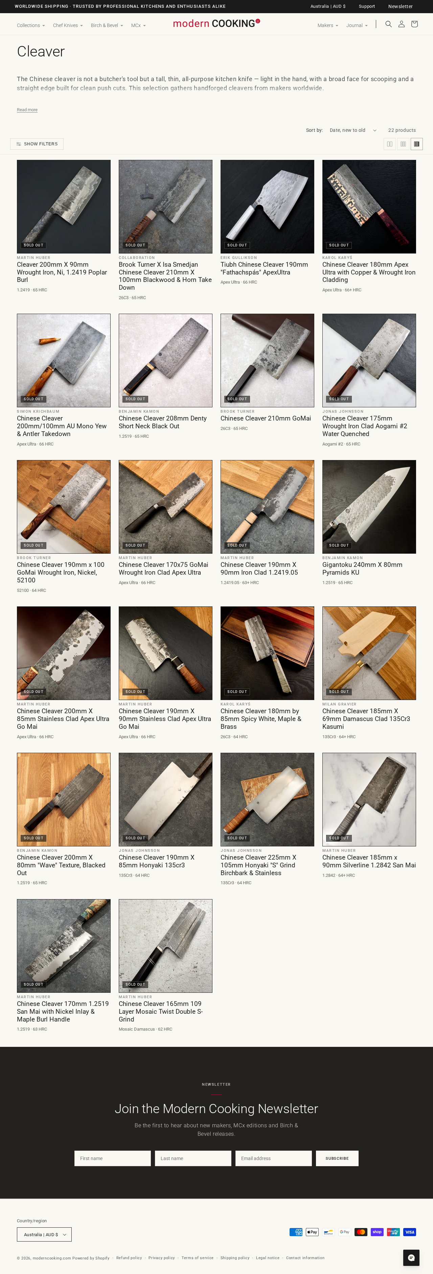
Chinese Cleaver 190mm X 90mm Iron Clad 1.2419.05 (259, 568)
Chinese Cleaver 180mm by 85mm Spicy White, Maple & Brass (261, 718)
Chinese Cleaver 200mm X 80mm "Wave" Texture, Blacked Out (61, 865)
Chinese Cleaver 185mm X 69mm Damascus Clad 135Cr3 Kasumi (366, 718)
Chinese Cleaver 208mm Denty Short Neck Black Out (163, 422)
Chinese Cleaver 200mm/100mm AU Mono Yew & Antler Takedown (62, 426)
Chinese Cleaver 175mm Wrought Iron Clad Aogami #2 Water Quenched (364, 426)
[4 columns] (417, 144)
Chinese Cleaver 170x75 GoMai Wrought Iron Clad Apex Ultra (163, 568)
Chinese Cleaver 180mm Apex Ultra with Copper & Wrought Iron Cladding (369, 272)
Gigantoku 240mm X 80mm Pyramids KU (362, 568)
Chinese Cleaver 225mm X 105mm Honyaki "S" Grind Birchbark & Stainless (258, 865)
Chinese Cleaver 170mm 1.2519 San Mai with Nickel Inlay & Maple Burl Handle (63, 1011)
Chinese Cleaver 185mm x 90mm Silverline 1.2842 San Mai (369, 861)
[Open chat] (411, 1258)
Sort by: (314, 130)
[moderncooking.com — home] (216, 23)
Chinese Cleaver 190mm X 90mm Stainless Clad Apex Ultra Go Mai (165, 718)
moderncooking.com (52, 1258)
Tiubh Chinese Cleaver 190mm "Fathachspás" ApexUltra (264, 268)
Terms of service (198, 1258)
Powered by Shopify (91, 1258)
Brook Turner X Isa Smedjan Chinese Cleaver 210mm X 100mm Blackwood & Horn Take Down (165, 276)
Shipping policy (235, 1258)
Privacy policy (162, 1258)
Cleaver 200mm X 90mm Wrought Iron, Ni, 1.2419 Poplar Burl (62, 272)
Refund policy (129, 1258)
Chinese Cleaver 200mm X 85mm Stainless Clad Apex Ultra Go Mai (63, 718)
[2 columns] (390, 144)
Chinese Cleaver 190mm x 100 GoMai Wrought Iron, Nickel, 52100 (61, 572)
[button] (31, 26)
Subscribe (337, 1158)
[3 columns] (403, 144)
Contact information (305, 1258)
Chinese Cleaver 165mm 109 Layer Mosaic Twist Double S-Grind (161, 1011)
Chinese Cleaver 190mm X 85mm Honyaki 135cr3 (157, 861)
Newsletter (400, 6)
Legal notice (267, 1258)
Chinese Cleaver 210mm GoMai (266, 418)
